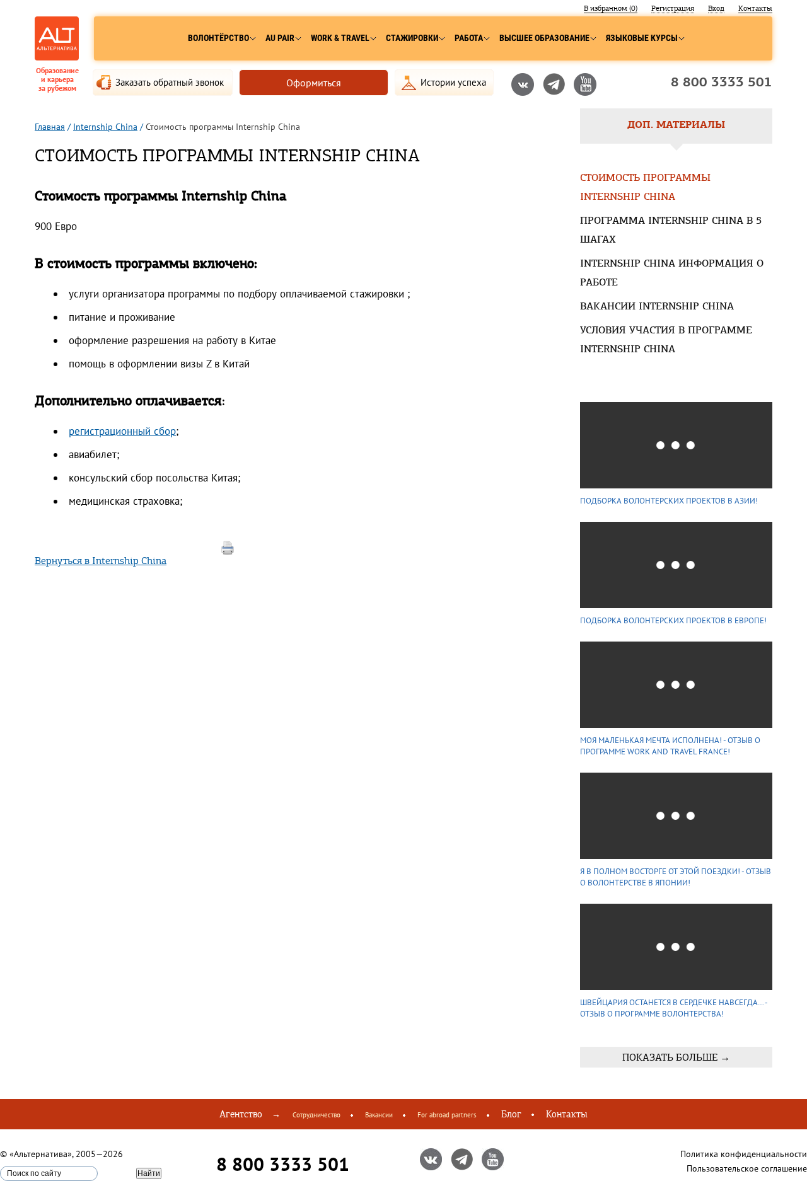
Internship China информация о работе (671, 273)
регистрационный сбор (122, 431)
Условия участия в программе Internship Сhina (666, 340)
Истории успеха (453, 82)
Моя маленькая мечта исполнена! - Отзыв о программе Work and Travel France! (670, 746)
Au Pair (279, 38)
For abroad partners (447, 1114)
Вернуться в (100, 561)
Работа (469, 38)
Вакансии (379, 1114)
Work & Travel (340, 38)
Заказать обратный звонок (169, 82)
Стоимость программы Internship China (645, 188)
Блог (511, 1114)
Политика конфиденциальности (743, 1154)
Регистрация (672, 8)
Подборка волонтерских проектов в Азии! (669, 500)
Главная (50, 126)
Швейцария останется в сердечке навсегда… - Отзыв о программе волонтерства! (673, 1008)
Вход (716, 8)
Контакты (755, 8)
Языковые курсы (642, 38)
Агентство (240, 1114)
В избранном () (610, 8)
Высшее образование (544, 38)
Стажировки (412, 38)
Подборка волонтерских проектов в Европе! (673, 620)
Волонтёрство (218, 38)
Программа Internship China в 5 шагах (671, 231)
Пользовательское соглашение (747, 1168)
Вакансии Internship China (657, 306)
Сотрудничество (316, 1114)
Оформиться (313, 82)
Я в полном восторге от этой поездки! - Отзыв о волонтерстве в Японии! (675, 877)
